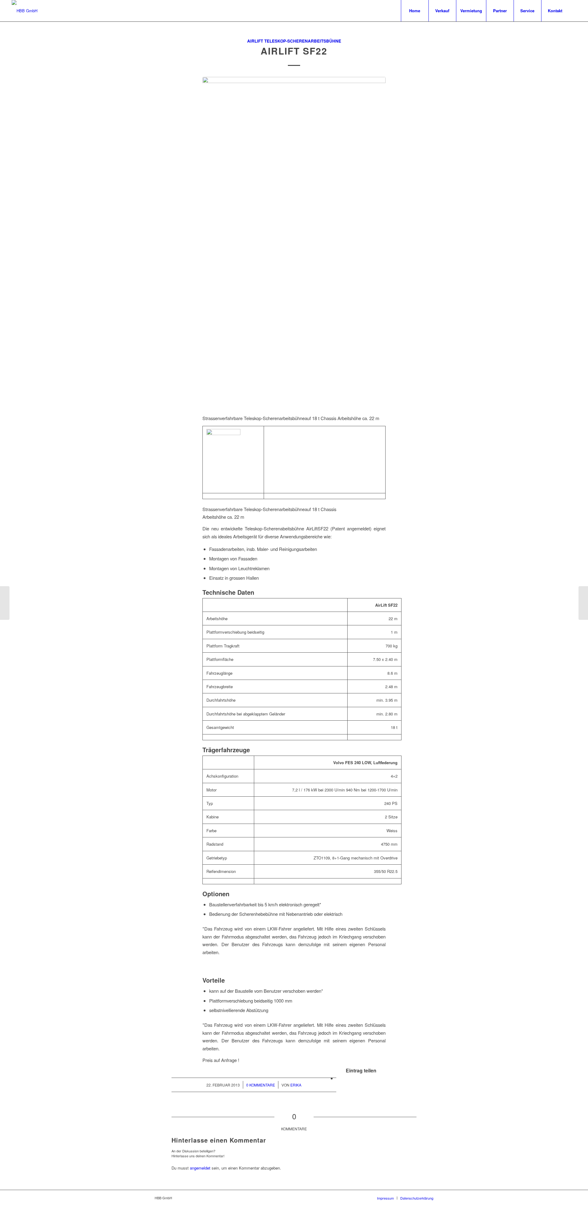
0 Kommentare (260, 1084)
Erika (295, 1084)
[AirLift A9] (583, 603)
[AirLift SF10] (4, 603)
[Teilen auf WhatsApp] (338, 1078)
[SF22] (294, 242)
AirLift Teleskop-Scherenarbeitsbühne (294, 41)
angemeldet (200, 1168)
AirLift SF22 (294, 50)
